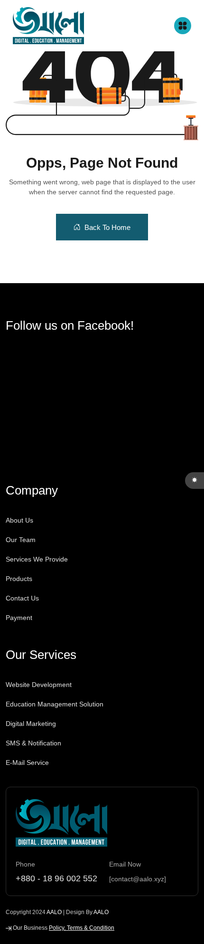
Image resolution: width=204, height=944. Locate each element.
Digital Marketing (31, 723)
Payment (19, 617)
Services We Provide (37, 559)
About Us (19, 520)
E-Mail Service (27, 762)
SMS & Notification (33, 743)
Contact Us (22, 598)
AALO (54, 912)
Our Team (21, 540)
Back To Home (107, 227)
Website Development (39, 684)
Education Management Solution (54, 704)
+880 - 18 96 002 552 (56, 878)
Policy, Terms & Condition (81, 928)
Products (19, 578)
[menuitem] (40, 569)
